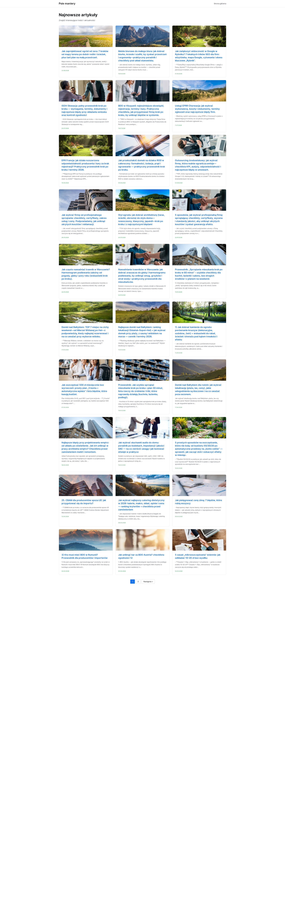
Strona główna (220, 3)
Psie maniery (67, 3)
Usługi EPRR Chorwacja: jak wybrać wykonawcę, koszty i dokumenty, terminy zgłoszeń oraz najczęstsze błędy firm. (197, 108)
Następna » (148, 581)
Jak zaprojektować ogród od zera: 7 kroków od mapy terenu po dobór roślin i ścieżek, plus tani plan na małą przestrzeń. (85, 54)
